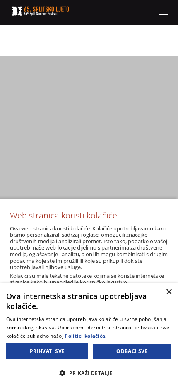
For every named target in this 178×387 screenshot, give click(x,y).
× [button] (169, 292)
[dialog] (89, 335)
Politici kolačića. (85, 335)
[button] (89, 372)
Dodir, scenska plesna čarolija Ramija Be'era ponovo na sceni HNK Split (89, 164)
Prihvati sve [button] (47, 351)
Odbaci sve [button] (132, 351)
